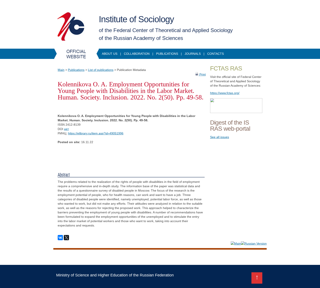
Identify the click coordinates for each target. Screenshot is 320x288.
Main (61, 70)
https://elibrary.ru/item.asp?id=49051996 (95, 133)
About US (109, 53)
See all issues (219, 137)
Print (202, 74)
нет (66, 129)
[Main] (236, 243)
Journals (193, 53)
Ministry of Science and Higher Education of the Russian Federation (115, 275)
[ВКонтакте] (60, 237)
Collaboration (137, 53)
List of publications (100, 70)
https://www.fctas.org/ (224, 93)
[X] (66, 237)
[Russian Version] (254, 243)
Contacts (215, 53)
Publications (167, 53)
